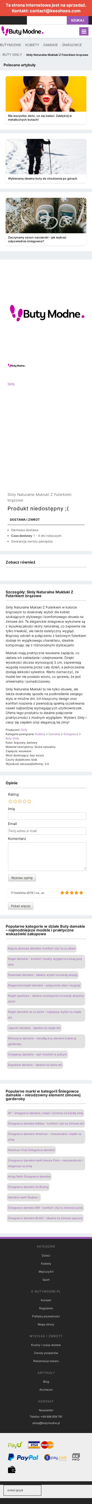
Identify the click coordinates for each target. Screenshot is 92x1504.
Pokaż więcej (20, 906)
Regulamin (46, 1308)
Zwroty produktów (46, 1353)
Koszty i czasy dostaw (46, 1345)
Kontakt (46, 1300)
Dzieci (46, 1255)
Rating (13, 794)
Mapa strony (46, 1324)
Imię (11, 809)
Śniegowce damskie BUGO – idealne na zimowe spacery (45, 1218)
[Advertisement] (46, 443)
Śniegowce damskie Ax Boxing (28, 1187)
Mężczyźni (46, 1271)
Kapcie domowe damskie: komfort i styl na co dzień (41, 948)
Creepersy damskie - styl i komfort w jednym (37, 1054)
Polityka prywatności (46, 1316)
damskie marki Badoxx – (24, 1197)
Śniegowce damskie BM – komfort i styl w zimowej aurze (45, 1207)
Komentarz (17, 839)
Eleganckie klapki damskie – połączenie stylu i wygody (44, 985)
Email (12, 824)
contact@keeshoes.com (55, 10)
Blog (46, 1381)
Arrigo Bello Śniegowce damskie (29, 1176)
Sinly (11, 384)
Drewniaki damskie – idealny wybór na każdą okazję (42, 975)
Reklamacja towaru (46, 1361)
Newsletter (46, 1410)
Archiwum (46, 1389)
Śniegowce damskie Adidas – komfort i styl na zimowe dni (46, 1123)
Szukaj (77, 20)
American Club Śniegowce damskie (31, 1150)
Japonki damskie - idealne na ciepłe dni (34, 1028)
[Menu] (83, 31)
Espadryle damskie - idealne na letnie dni (35, 1065)
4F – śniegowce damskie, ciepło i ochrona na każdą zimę (45, 1113)
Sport (46, 1279)
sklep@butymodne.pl (46, 1423)
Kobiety (46, 1263)
